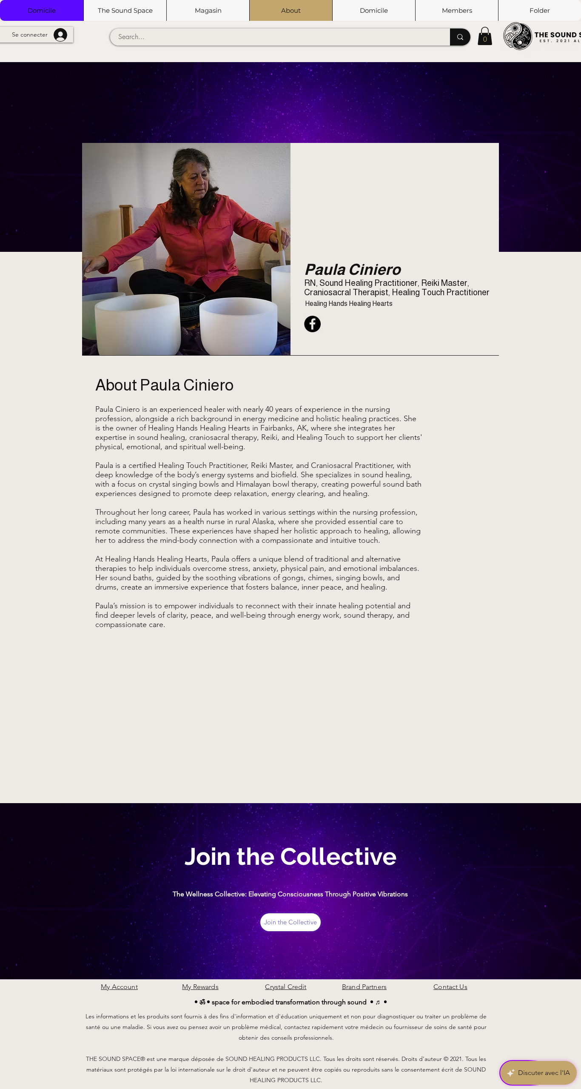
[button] (124, 10)
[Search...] (460, 37)
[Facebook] (312, 324)
